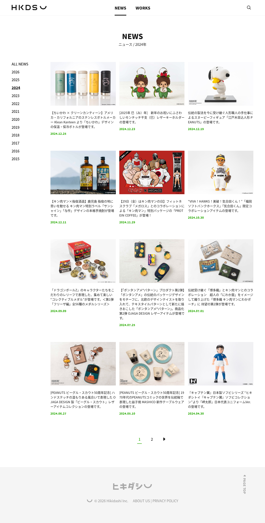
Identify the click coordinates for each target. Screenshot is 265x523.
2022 (15, 103)
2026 (15, 71)
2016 (15, 150)
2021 (15, 111)
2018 (15, 134)
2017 (15, 142)
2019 (15, 127)
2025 (15, 79)
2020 (15, 119)
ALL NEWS (20, 63)
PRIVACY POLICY (165, 500)
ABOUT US (141, 500)
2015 (15, 158)
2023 (15, 95)
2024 (16, 87)
